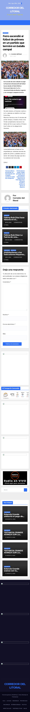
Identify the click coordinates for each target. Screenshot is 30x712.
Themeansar (15, 696)
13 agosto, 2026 (10, 573)
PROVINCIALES (23, 700)
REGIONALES (7, 512)
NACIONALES (6, 704)
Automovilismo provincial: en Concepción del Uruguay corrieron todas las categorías (10, 174)
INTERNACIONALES (16, 704)
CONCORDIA (7, 250)
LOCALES (9, 700)
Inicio (4, 700)
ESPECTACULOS (7, 708)
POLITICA (24, 704)
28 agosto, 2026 (10, 519)
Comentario (7, 282)
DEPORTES (6, 215)
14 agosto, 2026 (10, 555)
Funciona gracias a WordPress (10, 694)
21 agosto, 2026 (10, 537)
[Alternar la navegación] (16, 22)
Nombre (6, 314)
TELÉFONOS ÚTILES (17, 708)
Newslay (24, 694)
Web (4, 334)
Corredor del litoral (16, 54)
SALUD (25, 708)
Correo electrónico (9, 324)
